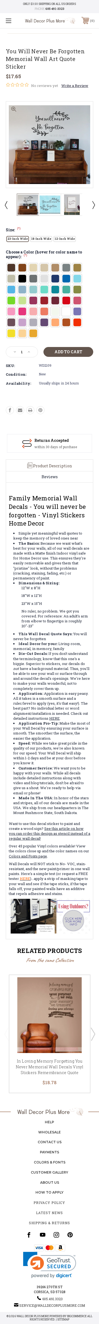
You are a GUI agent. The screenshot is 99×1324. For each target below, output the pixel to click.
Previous (6, 205)
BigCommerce (77, 1316)
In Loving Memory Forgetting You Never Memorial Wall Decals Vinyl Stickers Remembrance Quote (50, 1066)
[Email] (20, 410)
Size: (13, 229)
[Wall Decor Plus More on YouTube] (42, 1235)
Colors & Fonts (49, 1162)
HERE (54, 718)
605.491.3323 (52, 1299)
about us (49, 1182)
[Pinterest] (40, 410)
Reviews (50, 476)
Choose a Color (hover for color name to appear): (44, 254)
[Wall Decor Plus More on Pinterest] (70, 1235)
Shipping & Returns (49, 1223)
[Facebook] (10, 410)
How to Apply (49, 1192)
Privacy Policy (49, 1202)
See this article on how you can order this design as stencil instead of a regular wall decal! (49, 833)
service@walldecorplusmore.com (52, 1305)
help (49, 1122)
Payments (49, 1152)
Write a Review (74, 85)
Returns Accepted (51, 440)
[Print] (30, 410)
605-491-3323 (54, 9)
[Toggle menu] (14, 20)
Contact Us (50, 1142)
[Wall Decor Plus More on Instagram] (56, 1235)
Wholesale (49, 1132)
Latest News (49, 1213)
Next (93, 205)
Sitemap (63, 1319)
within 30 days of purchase (55, 447)
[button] (49, 1265)
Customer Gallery (49, 1172)
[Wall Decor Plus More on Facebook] (29, 1235)
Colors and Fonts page (28, 856)
